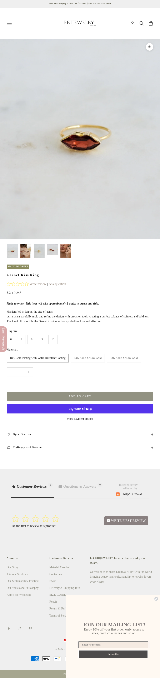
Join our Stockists (17, 574)
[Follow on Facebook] (9, 628)
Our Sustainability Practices (23, 581)
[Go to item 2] (26, 251)
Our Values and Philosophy (23, 587)
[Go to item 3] (39, 251)
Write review (38, 284)
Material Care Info (60, 567)
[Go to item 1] (12, 251)
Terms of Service (59, 615)
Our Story (13, 567)
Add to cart (80, 396)
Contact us (55, 574)
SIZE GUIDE (57, 594)
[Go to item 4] (52, 250)
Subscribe (113, 654)
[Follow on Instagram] (20, 628)
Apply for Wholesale (19, 594)
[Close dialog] (156, 599)
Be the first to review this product (33, 526)
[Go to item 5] (66, 251)
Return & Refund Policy (63, 608)
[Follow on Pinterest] (30, 628)
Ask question (57, 284)
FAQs (52, 581)
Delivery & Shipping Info (64, 587)
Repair (53, 601)
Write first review (128, 520)
